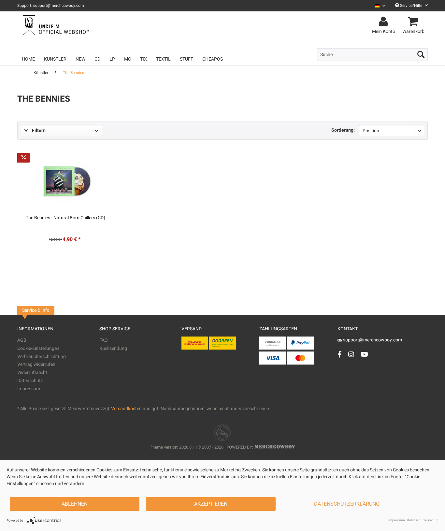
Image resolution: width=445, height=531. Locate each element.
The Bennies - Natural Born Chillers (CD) (65, 218)
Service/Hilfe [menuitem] (411, 5)
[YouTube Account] (364, 354)
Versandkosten (126, 408)
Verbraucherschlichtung (41, 356)
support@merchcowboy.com (372, 340)
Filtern (38, 130)
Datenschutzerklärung (347, 504)
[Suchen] (421, 54)
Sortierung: (343, 130)
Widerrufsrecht (32, 372)
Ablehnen (75, 504)
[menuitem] (377, 6)
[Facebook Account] (339, 354)
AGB (21, 340)
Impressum (28, 388)
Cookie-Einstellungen (38, 348)
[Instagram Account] (351, 354)
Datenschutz (30, 380)
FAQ (103, 340)
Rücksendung (113, 348)
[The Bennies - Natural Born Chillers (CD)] (66, 181)
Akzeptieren (210, 504)
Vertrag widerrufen (36, 364)
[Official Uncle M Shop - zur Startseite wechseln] (55, 25)
